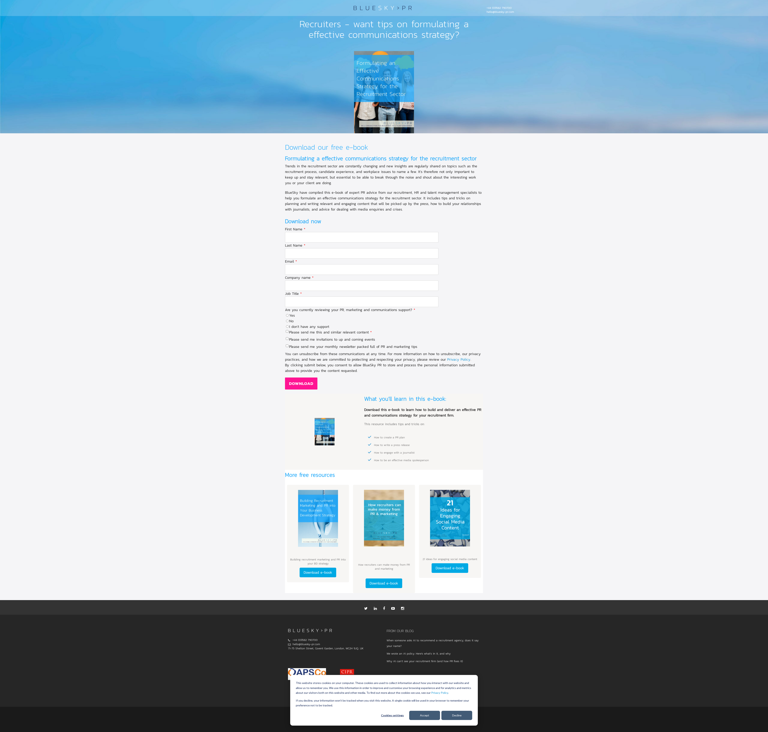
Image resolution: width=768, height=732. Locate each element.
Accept (424, 715)
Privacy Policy (439, 692)
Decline (457, 715)
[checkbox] (384, 321)
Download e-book (318, 572)
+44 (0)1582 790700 (499, 8)
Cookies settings (392, 715)
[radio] (384, 315)
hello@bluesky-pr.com (500, 12)
